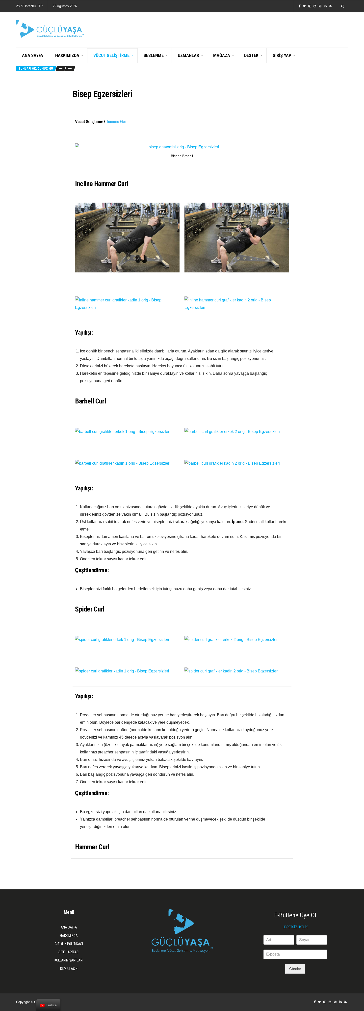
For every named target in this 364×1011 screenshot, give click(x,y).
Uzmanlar (188, 55)
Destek (251, 55)
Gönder (295, 969)
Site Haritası (68, 952)
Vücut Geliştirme (111, 55)
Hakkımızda (67, 55)
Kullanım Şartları (68, 960)
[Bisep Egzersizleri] (182, 147)
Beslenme (154, 55)
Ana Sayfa (32, 55)
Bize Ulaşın (69, 969)
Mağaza (221, 55)
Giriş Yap (282, 55)
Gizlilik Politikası (69, 944)
